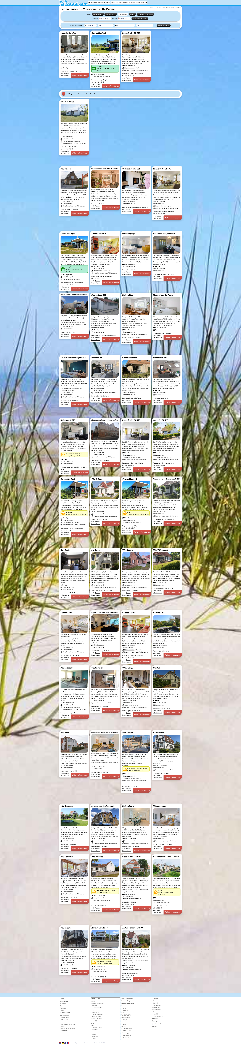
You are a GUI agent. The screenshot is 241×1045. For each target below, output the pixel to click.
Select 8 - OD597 (129, 613)
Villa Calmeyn (128, 550)
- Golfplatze (94, 1036)
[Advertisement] (115, 161)
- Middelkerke (156, 1005)
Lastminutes (64, 1030)
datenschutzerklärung (86, 1042)
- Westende (155, 1007)
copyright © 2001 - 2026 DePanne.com (100, 1042)
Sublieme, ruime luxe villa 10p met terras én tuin (104, 732)
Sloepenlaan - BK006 (131, 857)
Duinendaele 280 (98, 295)
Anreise (95, 18)
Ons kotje (157, 668)
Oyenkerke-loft (159, 358)
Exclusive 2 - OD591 (131, 33)
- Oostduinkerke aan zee (67, 1024)
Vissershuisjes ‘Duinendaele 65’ (166, 479)
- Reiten (93, 1034)
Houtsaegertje (128, 233)
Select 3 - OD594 (68, 102)
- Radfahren (94, 1030)
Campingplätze (110, 14)
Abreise (114, 18)
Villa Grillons (96, 479)
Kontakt (154, 1026)
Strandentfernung (98, 76)
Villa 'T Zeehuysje (160, 550)
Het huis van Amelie (100, 928)
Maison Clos (96, 358)
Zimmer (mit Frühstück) (145, 14)
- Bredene (155, 1001)
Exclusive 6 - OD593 (131, 420)
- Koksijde (155, 1014)
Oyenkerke (65, 550)
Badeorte (63, 1003)
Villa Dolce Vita (67, 857)
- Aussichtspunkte (96, 1008)
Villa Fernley (158, 733)
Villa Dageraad (67, 806)
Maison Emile (66, 613)
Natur (92, 1023)
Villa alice (65, 733)
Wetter (143, 2)
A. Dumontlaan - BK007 (132, 928)
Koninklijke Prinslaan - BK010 (166, 857)
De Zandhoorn (67, 668)
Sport (92, 1025)
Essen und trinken (127, 998)
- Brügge (124, 1019)
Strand (108, 2)
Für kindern (63, 1008)
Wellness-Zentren (96, 1019)
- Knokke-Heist (126, 1030)
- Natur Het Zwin (126, 1028)
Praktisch (132, 2)
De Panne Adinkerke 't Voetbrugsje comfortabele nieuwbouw (74, 294)
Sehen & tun (114, 2)
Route (123, 1006)
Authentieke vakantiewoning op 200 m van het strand (105, 168)
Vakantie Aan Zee (68, 33)
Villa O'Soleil (158, 613)
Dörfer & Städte (95, 1021)
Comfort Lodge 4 (68, 233)
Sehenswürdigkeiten (97, 1003)
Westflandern (125, 1017)
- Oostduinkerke (157, 1012)
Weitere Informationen (80, 75)
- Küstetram (125, 1010)
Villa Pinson (66, 169)
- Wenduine (125, 1037)
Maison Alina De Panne (163, 295)
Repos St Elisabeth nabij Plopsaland (104, 612)
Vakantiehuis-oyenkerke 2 (164, 233)
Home (62, 998)
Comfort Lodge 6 (68, 479)
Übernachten (101, 2)
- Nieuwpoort (64, 1022)
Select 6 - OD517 (160, 420)
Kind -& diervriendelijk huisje (73, 358)
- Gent (123, 1022)
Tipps (61, 1006)
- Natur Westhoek (157, 1016)
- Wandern (94, 1032)
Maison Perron (128, 806)
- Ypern (123, 1024)
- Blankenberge (126, 1035)
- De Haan (155, 998)
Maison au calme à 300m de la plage (104, 420)
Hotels (132, 14)
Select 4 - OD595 (98, 233)
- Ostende (155, 1003)
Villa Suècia (66, 928)
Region (138, 2)
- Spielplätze (95, 1012)
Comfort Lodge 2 (98, 33)
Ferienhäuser (123, 14)
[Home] (89, 2)
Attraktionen (94, 1010)
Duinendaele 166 (68, 420)
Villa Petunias (97, 857)
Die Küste (124, 1026)
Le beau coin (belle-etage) (102, 806)
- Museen (94, 1005)
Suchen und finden (140, 18)
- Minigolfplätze (96, 1016)
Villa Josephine (159, 806)
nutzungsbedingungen (75, 1042)
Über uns (155, 1021)
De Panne (94, 2)
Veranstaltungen (123, 2)
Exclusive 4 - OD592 (162, 169)
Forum (123, 1012)
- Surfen (93, 1038)
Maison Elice (127, 295)
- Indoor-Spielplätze (97, 1014)
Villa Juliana (127, 733)
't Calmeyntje (97, 668)
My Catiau (95, 550)
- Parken (124, 1008)
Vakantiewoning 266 (131, 169)
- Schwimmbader (96, 1027)
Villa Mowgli (127, 668)
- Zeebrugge (125, 1033)
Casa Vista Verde (129, 358)
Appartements (97, 14)
